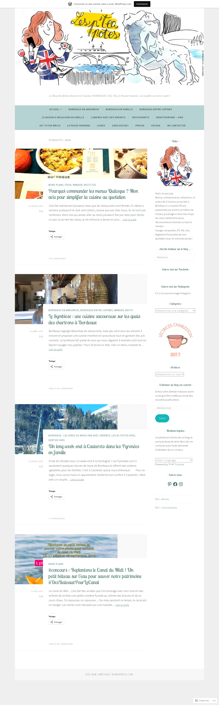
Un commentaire (57, 258)
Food (68, 184)
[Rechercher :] (175, 257)
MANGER (78, 184)
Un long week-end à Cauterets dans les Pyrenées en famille (93, 449)
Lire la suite (129, 219)
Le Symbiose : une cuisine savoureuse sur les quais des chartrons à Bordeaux (94, 319)
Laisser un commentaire (61, 388)
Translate (179, 464)
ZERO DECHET (120, 125)
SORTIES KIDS (56, 440)
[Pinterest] (169, 484)
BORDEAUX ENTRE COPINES (156, 109)
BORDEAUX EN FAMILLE (119, 109)
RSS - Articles (162, 499)
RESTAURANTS (140, 117)
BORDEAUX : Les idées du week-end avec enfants (79, 435)
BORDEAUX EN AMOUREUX (84, 109)
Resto (129, 310)
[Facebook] (175, 484)
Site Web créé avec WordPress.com (109, 674)
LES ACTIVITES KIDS (123, 435)
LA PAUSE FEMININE (78, 125)
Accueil (54, 109)
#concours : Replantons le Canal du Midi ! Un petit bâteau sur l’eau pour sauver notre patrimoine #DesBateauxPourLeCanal (95, 576)
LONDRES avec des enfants (108, 117)
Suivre (162, 418)
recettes (90, 184)
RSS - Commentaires (166, 507)
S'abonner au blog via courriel (175, 385)
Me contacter (176, 125)
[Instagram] (180, 484)
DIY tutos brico (50, 125)
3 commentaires (57, 518)
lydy (41, 211)
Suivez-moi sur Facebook (175, 269)
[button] (175, 339)
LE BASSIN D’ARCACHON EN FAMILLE (63, 117)
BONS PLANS (55, 184)
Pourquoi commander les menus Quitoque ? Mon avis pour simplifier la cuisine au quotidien (93, 193)
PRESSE (139, 125)
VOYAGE (155, 125)
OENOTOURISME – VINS (169, 117)
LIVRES (101, 125)
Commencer (142, 4)
